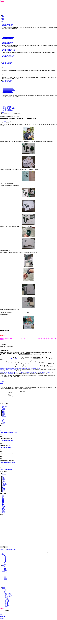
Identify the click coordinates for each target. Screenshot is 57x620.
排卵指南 (6, 597)
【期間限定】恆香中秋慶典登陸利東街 (7, 38)
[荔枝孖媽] (2, 381)
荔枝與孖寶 (3, 409)
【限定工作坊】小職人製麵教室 (6, 63)
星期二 (6, 557)
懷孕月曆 (6, 606)
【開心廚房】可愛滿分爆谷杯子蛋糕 (6, 440)
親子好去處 (3, 422)
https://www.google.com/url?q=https (9, 373)
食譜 (2, 407)
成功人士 (5, 569)
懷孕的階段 (7, 600)
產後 (4, 591)
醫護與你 (5, 576)
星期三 (6, 558)
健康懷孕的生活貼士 (8, 594)
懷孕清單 (6, 603)
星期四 (6, 559)
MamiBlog (3, 19)
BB (2, 473)
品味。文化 (5, 578)
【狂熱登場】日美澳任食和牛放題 (7, 25)
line (2, 21)
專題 (4, 592)
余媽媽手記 (3, 414)
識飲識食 (5, 575)
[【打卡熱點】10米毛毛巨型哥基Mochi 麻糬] (8, 49)
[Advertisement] (28, 8)
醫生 (4, 567)
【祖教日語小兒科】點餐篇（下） (6, 469)
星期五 (6, 560)
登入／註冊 (2, 1)
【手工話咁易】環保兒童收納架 (5, 447)
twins (2, 418)
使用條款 (5, 549)
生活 (2, 405)
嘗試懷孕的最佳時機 (8, 593)
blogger (3, 410)
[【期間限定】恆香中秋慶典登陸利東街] (8, 37)
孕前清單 (6, 604)
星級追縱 (5, 573)
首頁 (2, 15)
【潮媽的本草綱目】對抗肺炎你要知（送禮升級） (9, 432)
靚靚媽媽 (5, 577)
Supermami (3, 111)
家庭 (2, 421)
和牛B (3, 480)
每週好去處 (5, 572)
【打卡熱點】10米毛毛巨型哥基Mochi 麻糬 (8, 50)
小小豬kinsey (4, 419)
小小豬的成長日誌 (4, 406)
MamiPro (3, 565)
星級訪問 (5, 562)
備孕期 (5, 589)
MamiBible (3, 18)
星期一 (6, 556)
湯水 (2, 420)
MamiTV (3, 16)
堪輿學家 (5, 568)
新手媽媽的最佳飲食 (8, 596)
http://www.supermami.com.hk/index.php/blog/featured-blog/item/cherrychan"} (10, 358)
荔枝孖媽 (5, 121)
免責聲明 (8, 549)
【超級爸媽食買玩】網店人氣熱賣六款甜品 (7, 462)
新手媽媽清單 (7, 605)
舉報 (17, 549)
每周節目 (5, 555)
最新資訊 (5, 574)
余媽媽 (3, 415)
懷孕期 (5, 590)
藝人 (4, 566)
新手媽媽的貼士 (7, 602)
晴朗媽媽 (3, 411)
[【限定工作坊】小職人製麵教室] (7, 62)
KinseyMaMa (4, 416)
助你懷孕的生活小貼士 (8, 595)
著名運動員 (5, 570)
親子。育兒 (5, 579)
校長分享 (5, 564)
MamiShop (3, 587)
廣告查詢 (15, 549)
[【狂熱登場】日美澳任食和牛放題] (7, 24)
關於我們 (1, 549)
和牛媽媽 (3, 408)
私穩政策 (11, 549)
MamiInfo (3, 20)
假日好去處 (3, 413)
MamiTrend (3, 17)
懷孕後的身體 (7, 601)
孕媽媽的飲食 (7, 599)
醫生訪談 (5, 563)
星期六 (6, 561)
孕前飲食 (6, 598)
